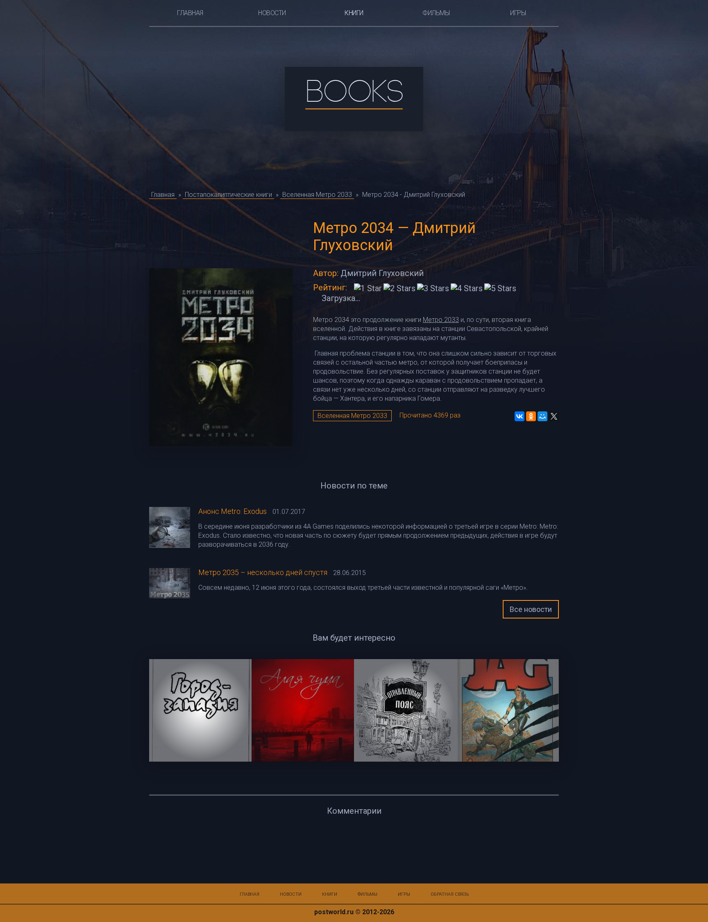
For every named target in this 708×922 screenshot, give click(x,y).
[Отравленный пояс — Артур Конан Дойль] (405, 710)
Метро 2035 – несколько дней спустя (262, 572)
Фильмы (435, 13)
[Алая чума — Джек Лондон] (303, 710)
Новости (272, 13)
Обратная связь (450, 894)
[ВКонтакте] (519, 416)
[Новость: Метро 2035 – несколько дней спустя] (169, 584)
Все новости (531, 609)
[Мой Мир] (542, 416)
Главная (190, 13)
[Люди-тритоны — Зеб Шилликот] (507, 710)
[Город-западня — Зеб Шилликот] (200, 710)
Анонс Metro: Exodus (232, 511)
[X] (554, 416)
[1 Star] (368, 288)
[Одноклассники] (531, 416)
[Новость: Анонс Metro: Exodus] (169, 528)
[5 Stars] (500, 288)
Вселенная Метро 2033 (352, 416)
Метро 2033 (441, 320)
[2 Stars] (399, 288)
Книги (354, 13)
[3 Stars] (433, 288)
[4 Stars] (466, 288)
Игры (518, 13)
